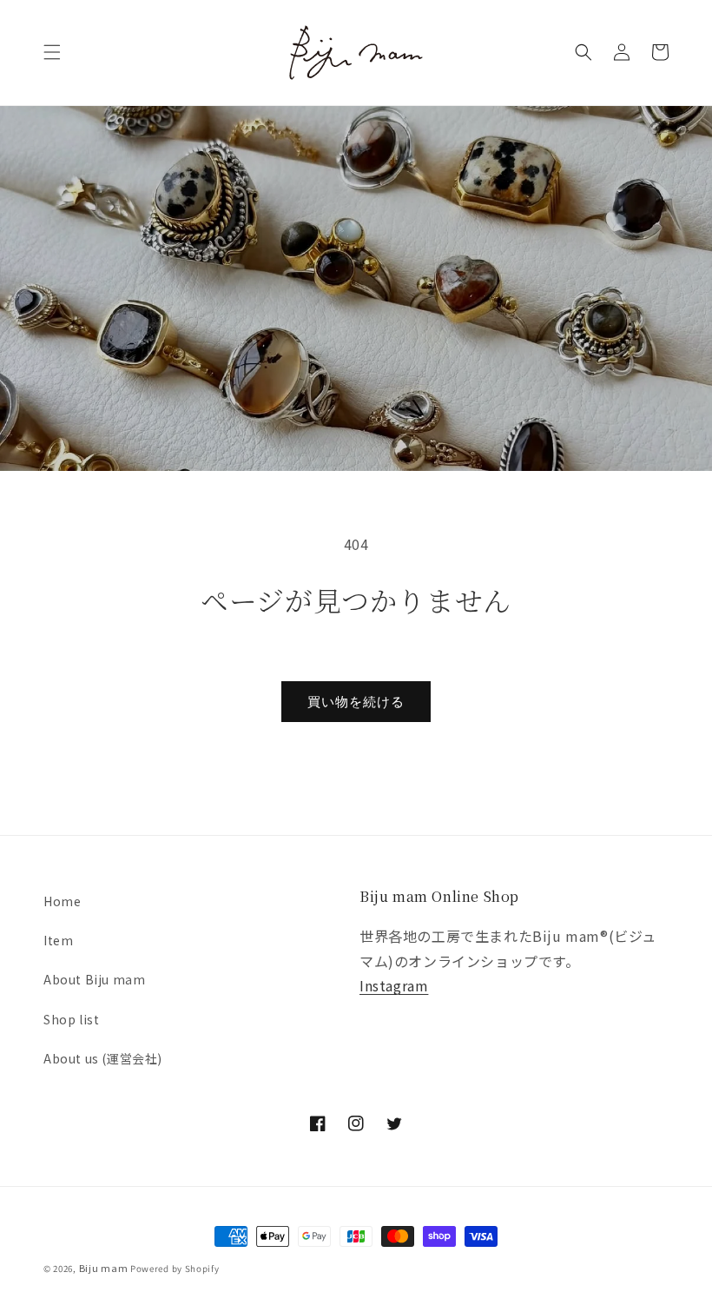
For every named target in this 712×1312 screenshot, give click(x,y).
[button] (52, 52)
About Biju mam (94, 979)
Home (62, 901)
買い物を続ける (356, 701)
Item (58, 940)
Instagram (393, 985)
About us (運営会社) (102, 1058)
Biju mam (104, 1268)
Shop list (71, 1019)
